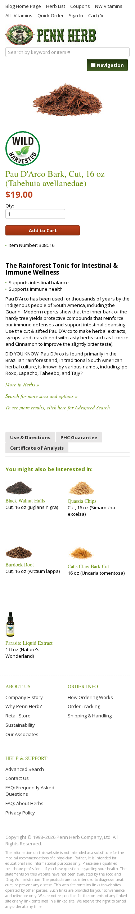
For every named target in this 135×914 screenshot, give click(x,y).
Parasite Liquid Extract (29, 643)
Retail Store (18, 715)
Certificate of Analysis (37, 448)
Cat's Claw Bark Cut (88, 566)
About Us (18, 686)
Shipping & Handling (90, 715)
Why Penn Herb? (23, 706)
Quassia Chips (82, 501)
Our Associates (22, 734)
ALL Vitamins (18, 15)
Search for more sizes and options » (41, 395)
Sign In (76, 15)
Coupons (80, 6)
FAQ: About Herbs (24, 803)
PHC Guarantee (78, 437)
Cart (95, 15)
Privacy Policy (20, 812)
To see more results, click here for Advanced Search (57, 407)
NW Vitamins (108, 6)
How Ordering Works (90, 697)
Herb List (55, 6)
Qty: (9, 205)
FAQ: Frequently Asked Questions (29, 790)
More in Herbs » (22, 384)
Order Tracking (84, 706)
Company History (24, 697)
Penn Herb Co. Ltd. (51, 34)
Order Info (83, 686)
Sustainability (20, 725)
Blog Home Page (23, 6)
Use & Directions (30, 437)
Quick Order (50, 15)
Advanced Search (24, 769)
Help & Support (26, 758)
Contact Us (17, 778)
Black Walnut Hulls (25, 500)
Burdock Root (19, 564)
